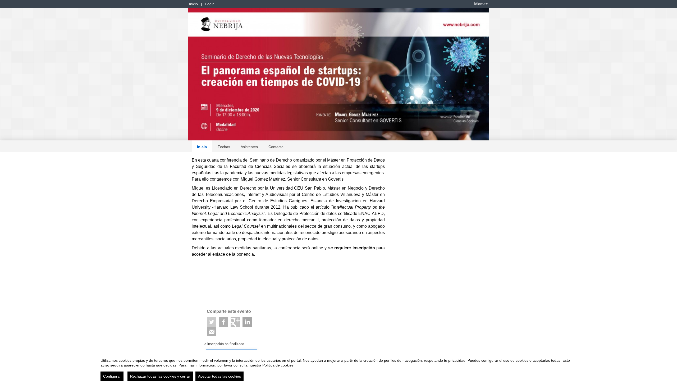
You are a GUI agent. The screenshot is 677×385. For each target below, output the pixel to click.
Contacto (275, 147)
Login (209, 4)
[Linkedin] (247, 322)
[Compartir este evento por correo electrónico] (211, 331)
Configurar (112, 376)
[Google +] (235, 322)
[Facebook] (223, 322)
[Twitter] (211, 322)
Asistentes (249, 147)
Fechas (224, 147)
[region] (338, 367)
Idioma (480, 4)
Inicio (193, 4)
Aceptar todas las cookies (219, 376)
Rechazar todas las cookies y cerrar (160, 376)
